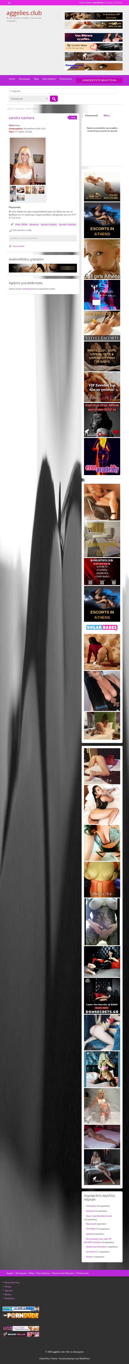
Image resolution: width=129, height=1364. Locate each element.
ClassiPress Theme (48, 1358)
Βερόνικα (90, 1224)
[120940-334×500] (102, 823)
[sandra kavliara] (27, 161)
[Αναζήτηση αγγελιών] (54, 99)
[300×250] (102, 201)
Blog (36, 79)
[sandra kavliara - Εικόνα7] (21, 198)
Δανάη (89, 1234)
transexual (34, 224)
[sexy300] (102, 1148)
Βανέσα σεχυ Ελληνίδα (95, 1247)
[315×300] (102, 436)
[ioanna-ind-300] (102, 1123)
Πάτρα (8, 1286)
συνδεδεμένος (28, 289)
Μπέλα (89, 1257)
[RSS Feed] (9, 2)
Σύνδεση (117, 3)
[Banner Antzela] (102, 784)
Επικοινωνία (66, 79)
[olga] (102, 976)
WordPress (85, 1358)
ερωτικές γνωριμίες (49, 224)
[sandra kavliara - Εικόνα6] (13, 198)
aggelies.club (24, 13)
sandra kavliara (21, 117)
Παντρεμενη (91, 1206)
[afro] (102, 945)
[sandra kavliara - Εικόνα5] (42, 190)
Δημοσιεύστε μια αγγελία (99, 80)
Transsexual (19, 109)
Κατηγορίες (24, 79)
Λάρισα (9, 1290)
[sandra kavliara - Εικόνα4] (35, 190)
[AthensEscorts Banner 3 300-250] (102, 401)
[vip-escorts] (102, 238)
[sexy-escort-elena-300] (102, 739)
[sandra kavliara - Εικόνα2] (21, 190)
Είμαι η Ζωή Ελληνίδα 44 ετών (99, 1216)
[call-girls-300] (102, 278)
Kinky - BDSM (21, 224)
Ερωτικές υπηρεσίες (67, 224)
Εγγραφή (108, 3)
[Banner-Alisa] (102, 897)
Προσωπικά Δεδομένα (63, 1273)
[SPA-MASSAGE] (102, 556)
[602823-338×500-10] (102, 710)
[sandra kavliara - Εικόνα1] (13, 190)
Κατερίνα (90, 1211)
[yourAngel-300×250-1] (102, 309)
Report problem (19, 246)
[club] (102, 1184)
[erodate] (102, 371)
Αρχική (9, 109)
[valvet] (102, 340)
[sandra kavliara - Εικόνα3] (28, 190)
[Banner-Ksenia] (102, 1050)
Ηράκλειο (10, 1298)
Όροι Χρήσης (49, 79)
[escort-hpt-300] (102, 520)
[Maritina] (102, 669)
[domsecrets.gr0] (102, 1013)
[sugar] (102, 632)
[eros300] (102, 474)
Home (12, 79)
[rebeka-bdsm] (102, 860)
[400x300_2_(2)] (102, 584)
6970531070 (91, 1229)
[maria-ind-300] (102, 1087)
